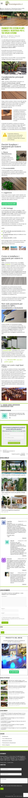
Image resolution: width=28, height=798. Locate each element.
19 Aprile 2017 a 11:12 (22, 521)
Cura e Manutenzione (7, 738)
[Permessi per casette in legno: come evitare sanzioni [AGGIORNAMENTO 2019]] (4, 682)
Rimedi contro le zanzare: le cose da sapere (9, 451)
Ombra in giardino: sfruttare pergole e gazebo (13, 475)
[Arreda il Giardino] (14, 3)
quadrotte (8, 264)
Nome (3, 608)
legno (10, 404)
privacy (19, 440)
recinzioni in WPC (7, 350)
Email (3, 613)
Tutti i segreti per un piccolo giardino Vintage (13, 492)
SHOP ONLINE (15, 671)
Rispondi (24, 538)
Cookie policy (10, 762)
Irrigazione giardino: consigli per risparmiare (18, 454)
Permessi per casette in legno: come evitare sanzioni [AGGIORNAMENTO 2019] (17, 681)
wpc (12, 406)
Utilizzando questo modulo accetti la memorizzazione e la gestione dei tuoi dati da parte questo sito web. (12, 619)
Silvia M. (4, 35)
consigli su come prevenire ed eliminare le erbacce (17, 581)
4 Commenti (5, 37)
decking (5, 404)
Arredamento (8, 8)
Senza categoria (6, 745)
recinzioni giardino (5, 406)
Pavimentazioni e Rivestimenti (14, 36)
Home (2, 8)
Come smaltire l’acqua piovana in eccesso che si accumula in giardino (16, 692)
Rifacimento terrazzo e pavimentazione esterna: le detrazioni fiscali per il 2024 (17, 686)
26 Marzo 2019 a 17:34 (22, 572)
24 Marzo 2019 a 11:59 (22, 558)
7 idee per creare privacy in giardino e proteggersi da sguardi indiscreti (16, 697)
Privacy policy (3, 762)
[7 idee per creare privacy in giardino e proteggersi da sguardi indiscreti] (4, 698)
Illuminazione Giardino (7, 740)
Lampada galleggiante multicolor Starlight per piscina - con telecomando (14, 641)
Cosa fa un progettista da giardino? (10, 510)
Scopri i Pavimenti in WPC (10, 203)
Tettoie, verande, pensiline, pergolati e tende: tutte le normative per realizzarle (17, 703)
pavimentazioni (16, 404)
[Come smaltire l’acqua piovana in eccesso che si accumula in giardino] (4, 693)
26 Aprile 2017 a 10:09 (22, 540)
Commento (4, 596)
